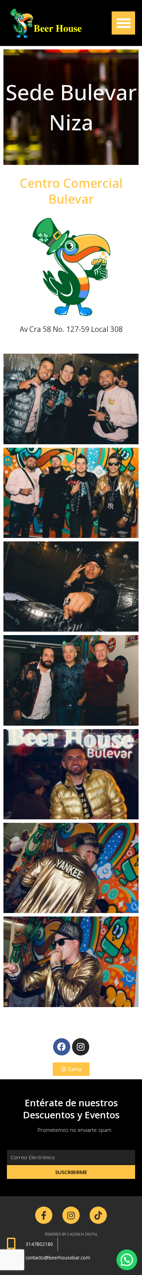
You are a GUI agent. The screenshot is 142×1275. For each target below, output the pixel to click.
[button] (123, 23)
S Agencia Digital (82, 1234)
